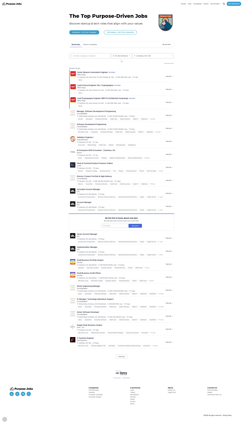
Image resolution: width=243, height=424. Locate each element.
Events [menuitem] (206, 4)
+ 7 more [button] (160, 197)
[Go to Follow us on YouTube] (23, 394)
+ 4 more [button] (160, 171)
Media (209, 392)
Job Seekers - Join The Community (120, 32)
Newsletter (134, 395)
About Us (171, 390)
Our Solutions (234, 4)
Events (132, 401)
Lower (79, 166)
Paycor (79, 153)
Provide (79, 262)
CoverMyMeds (82, 114)
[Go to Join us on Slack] (17, 394)
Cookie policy (126, 378)
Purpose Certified (96, 395)
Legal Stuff (172, 392)
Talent (132, 392)
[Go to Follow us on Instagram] (29, 394)
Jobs (132, 390)
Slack (132, 404)
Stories (133, 397)
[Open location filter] (171, 56)
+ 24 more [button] (155, 345)
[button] (4, 419)
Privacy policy (117, 378)
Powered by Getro (169, 63)
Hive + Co (80, 327)
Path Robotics (82, 340)
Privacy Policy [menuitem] (227, 415)
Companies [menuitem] (197, 4)
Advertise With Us (214, 395)
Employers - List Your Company (84, 32)
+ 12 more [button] (152, 119)
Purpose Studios (95, 397)
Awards (92, 392)
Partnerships (94, 390)
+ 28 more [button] (147, 158)
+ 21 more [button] (152, 332)
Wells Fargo (81, 75)
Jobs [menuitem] (189, 4)
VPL (78, 192)
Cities (132, 399)
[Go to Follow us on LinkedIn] (11, 394)
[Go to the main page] (12, 4)
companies (90, 44)
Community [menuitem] (214, 4)
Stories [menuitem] (183, 4)
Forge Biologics (82, 140)
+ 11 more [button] (161, 293)
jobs (76, 44)
